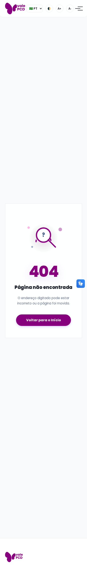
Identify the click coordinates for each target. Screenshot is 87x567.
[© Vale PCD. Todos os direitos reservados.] (15, 8)
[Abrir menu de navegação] (78, 8)
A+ (59, 8)
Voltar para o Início (43, 320)
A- (69, 8)
